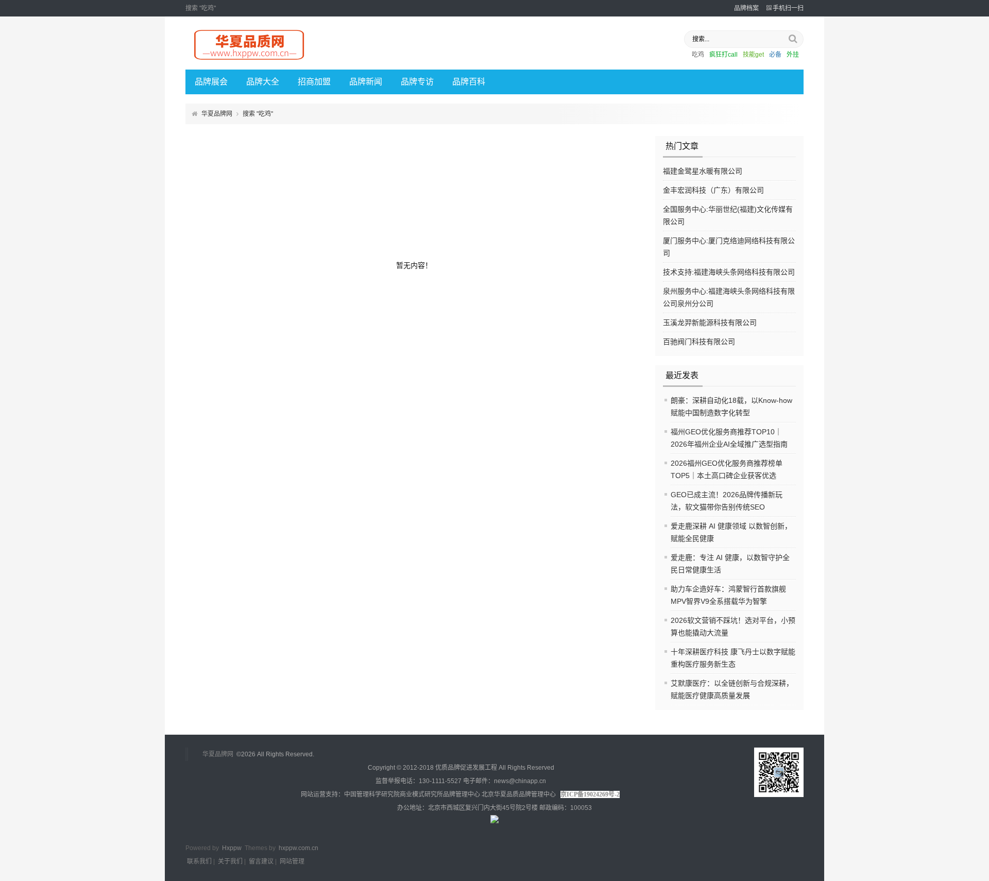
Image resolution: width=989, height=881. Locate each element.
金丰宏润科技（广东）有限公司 (713, 190)
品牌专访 (417, 81)
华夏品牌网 (216, 113)
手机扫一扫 (788, 8)
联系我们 (199, 861)
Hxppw (232, 848)
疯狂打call (723, 54)
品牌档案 (746, 8)
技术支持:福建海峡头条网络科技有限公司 (729, 272)
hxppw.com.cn (298, 848)
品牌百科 (468, 81)
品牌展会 (211, 81)
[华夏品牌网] (249, 60)
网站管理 (292, 861)
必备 (775, 54)
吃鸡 (698, 54)
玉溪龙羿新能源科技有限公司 (710, 322)
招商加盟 (314, 81)
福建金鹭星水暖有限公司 (702, 171)
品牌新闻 (365, 81)
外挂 (793, 54)
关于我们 (230, 861)
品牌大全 (262, 81)
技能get (753, 54)
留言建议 (261, 861)
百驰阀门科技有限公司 (699, 341)
